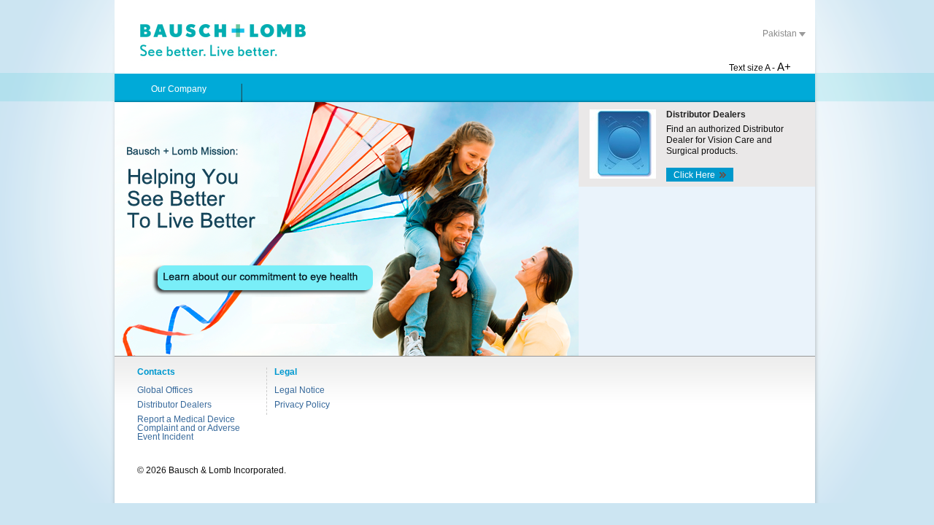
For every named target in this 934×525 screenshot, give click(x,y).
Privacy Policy (302, 405)
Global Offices (165, 390)
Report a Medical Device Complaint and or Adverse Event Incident (188, 428)
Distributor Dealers (174, 405)
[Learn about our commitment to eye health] (347, 229)
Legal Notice (299, 390)
